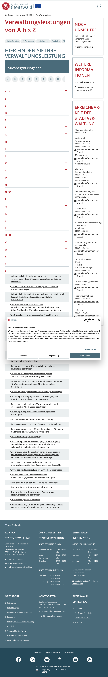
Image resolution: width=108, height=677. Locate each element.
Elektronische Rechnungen (51, 616)
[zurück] (68, 79)
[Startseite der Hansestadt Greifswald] (17, 6)
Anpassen (53, 356)
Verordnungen (13, 607)
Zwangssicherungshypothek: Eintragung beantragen (34, 482)
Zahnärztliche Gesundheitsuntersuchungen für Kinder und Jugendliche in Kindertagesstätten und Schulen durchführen (37, 297)
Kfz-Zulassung (43, 41)
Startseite (9, 15)
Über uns (78, 608)
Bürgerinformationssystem (18, 640)
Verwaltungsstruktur (86, 82)
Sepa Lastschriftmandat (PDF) (53, 611)
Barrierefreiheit (68, 652)
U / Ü (37, 234)
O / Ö (37, 191)
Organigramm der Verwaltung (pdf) (85, 88)
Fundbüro (56, 41)
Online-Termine (12, 41)
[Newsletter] (75, 660)
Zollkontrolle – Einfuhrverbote (24, 361)
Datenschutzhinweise (52, 652)
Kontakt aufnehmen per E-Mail (88, 150)
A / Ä (37, 91)
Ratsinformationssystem (17, 635)
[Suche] (98, 6)
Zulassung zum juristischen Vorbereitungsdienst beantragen (33, 413)
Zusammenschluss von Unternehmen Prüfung (32, 419)
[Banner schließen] (99, 320)
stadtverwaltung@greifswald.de (19, 567)
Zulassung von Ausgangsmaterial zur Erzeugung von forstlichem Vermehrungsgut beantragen (34, 397)
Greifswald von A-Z (82, 618)
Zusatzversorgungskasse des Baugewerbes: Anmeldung (36, 424)
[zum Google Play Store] (44, 671)
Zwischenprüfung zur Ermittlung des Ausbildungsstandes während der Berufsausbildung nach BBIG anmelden (37, 506)
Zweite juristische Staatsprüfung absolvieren (31, 487)
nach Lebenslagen (85, 47)
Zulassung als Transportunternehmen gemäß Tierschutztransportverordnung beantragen (31, 375)
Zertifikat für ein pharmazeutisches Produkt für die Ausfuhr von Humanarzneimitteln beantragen (34, 316)
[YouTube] (47, 660)
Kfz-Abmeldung (28, 41)
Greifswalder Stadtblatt (16, 631)
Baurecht (11, 617)
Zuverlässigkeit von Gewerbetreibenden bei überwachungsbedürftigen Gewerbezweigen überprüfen (36, 463)
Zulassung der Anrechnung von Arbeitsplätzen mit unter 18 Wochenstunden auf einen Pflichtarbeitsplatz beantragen (36, 384)
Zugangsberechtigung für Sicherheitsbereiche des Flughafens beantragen (33, 367)
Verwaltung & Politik (24, 15)
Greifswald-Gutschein (83, 613)
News (99, 657)
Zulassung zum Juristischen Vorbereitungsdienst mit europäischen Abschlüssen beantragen (34, 405)
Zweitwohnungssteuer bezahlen (25, 499)
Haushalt (10, 626)
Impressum (38, 652)
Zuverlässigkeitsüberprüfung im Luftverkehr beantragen (36, 470)
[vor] (66, 79)
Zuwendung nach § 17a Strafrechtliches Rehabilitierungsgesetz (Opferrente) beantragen (33, 476)
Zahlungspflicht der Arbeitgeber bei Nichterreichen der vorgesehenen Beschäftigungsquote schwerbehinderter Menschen (36, 279)
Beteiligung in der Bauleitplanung (20, 621)
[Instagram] (32, 660)
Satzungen (11, 603)
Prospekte (79, 622)
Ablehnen (23, 356)
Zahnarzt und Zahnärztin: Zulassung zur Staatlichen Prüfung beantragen (34, 288)
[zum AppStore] (63, 671)
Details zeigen (90, 349)
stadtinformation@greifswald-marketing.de (85, 582)
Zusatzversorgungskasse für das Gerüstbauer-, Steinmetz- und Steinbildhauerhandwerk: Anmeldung (37, 430)
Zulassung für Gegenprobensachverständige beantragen (36, 391)
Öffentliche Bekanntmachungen (19, 612)
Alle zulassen (85, 356)
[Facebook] (18, 660)
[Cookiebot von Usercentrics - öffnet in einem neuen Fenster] (85, 320)
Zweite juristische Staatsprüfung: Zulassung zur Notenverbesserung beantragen (32, 493)
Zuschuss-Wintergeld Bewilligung (26, 436)
